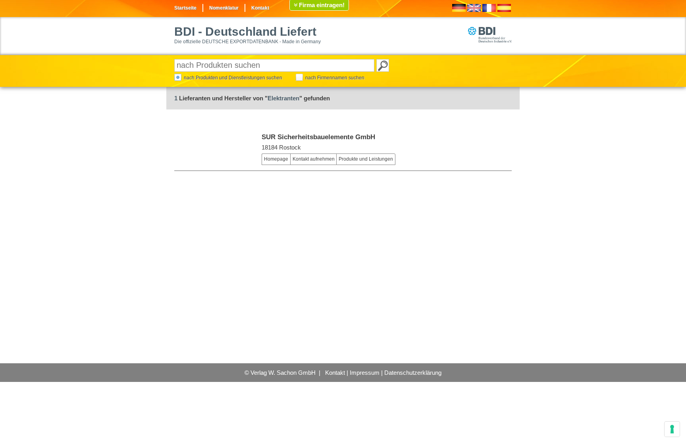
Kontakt (260, 8)
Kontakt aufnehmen (314, 159)
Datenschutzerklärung (412, 372)
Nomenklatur (224, 8)
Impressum (365, 372)
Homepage (276, 159)
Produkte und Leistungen (366, 159)
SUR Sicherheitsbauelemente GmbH (318, 137)
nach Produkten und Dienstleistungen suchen (233, 78)
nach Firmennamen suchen (334, 78)
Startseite (185, 8)
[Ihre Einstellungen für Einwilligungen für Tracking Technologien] (672, 429)
